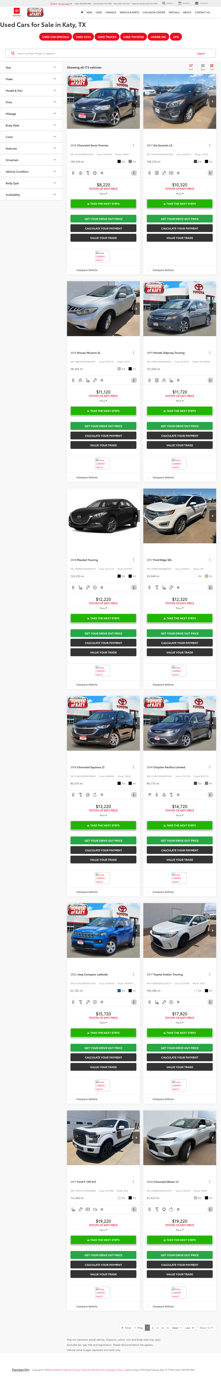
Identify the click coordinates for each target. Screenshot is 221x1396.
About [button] (187, 12)
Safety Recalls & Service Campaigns (99, 1369)
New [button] (89, 12)
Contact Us (202, 12)
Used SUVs (83, 37)
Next (176, 1328)
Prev (139, 1328)
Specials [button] (174, 12)
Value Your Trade (103, 238)
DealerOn (57, 1369)
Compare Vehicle (87, 270)
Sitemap (68, 1369)
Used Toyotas (133, 37)
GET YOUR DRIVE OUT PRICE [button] (103, 219)
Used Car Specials (55, 37)
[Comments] (134, 173)
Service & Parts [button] (129, 12)
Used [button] (99, 12)
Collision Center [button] (154, 12)
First (127, 1328)
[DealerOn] (21, 1369)
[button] (136, 101)
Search (201, 53)
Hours (121, 1369)
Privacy (76, 1369)
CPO (176, 37)
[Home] (82, 12)
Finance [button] (110, 12)
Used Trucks (107, 37)
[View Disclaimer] (102, 173)
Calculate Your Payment (103, 228)
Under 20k (158, 37)
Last (188, 1328)
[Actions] (133, 145)
